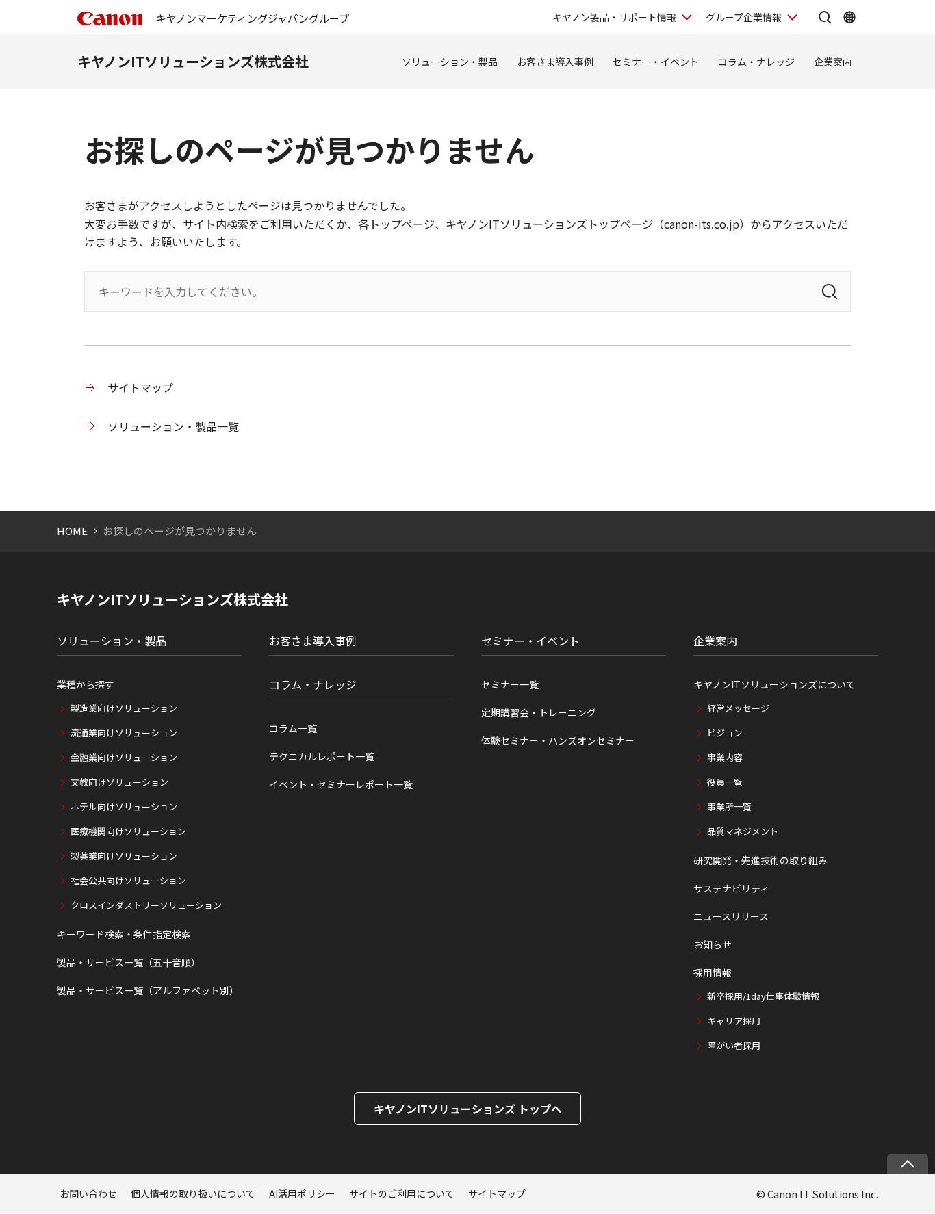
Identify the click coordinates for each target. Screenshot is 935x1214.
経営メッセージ (738, 707)
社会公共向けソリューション (128, 880)
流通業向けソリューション (124, 732)
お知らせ (712, 944)
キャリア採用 (733, 1020)
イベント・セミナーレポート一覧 (341, 784)
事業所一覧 (729, 806)
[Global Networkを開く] (849, 17)
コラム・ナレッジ (756, 61)
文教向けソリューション (119, 781)
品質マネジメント (742, 831)
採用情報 (712, 972)
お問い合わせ (88, 1193)
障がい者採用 (733, 1045)
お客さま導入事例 (555, 61)
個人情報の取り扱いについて (193, 1193)
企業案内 (833, 61)
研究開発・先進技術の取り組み (760, 860)
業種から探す (85, 684)
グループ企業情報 (744, 17)
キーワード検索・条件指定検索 (124, 934)
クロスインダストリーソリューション (146, 905)
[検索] (829, 291)
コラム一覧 (293, 728)
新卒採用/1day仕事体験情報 (763, 996)
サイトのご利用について (401, 1193)
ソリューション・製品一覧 (173, 426)
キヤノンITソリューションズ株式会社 (193, 61)
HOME (72, 531)
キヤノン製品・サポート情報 (614, 17)
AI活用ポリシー (302, 1193)
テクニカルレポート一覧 (321, 756)
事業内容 (725, 757)
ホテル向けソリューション (124, 806)
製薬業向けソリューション (124, 855)
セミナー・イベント (656, 61)
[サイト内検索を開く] (825, 17)
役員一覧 (725, 781)
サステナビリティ (731, 888)
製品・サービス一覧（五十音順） (129, 962)
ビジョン (725, 732)
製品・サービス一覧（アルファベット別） (148, 990)
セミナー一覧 (510, 684)
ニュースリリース (731, 916)
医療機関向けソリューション (128, 831)
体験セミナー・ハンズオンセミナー (558, 740)
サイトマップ (140, 387)
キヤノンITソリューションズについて (774, 684)
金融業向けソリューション (124, 757)
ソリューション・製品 (450, 61)
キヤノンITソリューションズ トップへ (468, 1108)
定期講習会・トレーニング (538, 712)
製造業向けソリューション (124, 707)
